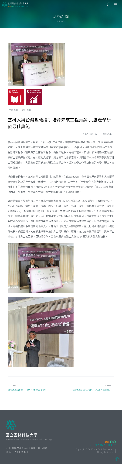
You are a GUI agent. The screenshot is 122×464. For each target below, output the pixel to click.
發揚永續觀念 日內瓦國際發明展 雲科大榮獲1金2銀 (29, 390)
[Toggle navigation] (115, 4)
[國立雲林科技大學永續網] (15, 4)
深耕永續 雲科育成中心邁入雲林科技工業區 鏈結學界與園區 (93, 390)
